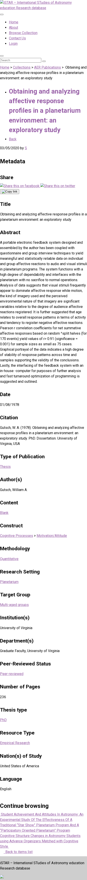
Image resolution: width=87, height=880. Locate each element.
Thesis (5, 467)
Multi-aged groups (14, 605)
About (13, 27)
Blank (4, 513)
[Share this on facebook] (20, 186)
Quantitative (9, 559)
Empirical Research (15, 743)
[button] (2, 56)
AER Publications (47, 67)
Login (13, 43)
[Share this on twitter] (57, 186)
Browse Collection (23, 33)
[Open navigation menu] (2, 14)
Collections (22, 67)
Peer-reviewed (11, 674)
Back (13, 139)
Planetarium (9, 582)
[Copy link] (9, 191)
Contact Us (17, 38)
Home (13, 22)
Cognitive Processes (16, 536)
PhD (3, 720)
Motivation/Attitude (52, 536)
